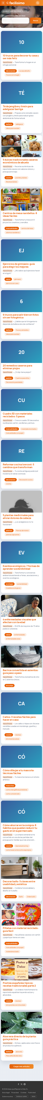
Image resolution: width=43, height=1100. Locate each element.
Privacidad (15, 1092)
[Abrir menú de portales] (3, 3)
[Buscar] (38, 3)
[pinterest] (25, 1084)
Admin (34, 1096)
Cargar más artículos (21, 1066)
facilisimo (16, 3)
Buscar (35, 20)
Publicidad (32, 1092)
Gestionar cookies (21, 1096)
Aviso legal (6, 1092)
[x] (21, 1084)
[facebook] (18, 1084)
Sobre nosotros (7, 1096)
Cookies (23, 1092)
